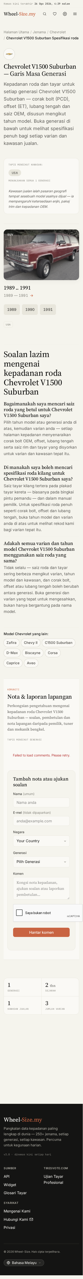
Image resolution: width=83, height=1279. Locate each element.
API (6, 1176)
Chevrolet (58, 32)
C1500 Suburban (58, 642)
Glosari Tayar (15, 1192)
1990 (30, 309)
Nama (23, 794)
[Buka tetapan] (65, 14)
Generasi (20, 853)
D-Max (12, 653)
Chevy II (30, 642)
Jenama (39, 32)
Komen (18, 873)
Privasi (9, 1227)
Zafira (11, 642)
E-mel (32, 812)
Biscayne (32, 653)
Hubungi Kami (16, 1219)
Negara (18, 832)
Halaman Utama (16, 32)
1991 (48, 309)
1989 (12, 309)
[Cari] (44, 14)
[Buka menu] (75, 14)
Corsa (53, 653)
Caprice (13, 663)
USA (15, 172)
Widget (10, 1184)
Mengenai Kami (17, 1211)
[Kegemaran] (55, 14)
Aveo (31, 663)
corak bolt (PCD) (50, 99)
